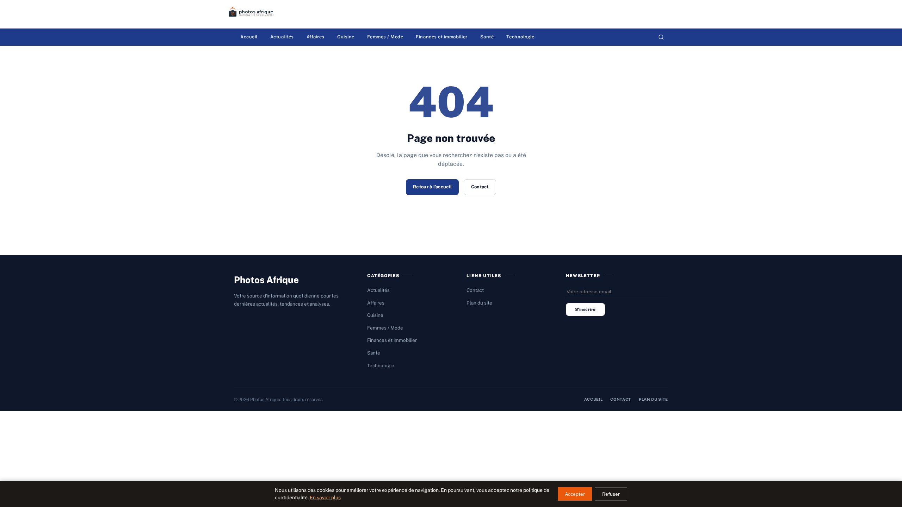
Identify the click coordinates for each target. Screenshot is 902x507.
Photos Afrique (266, 279)
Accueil (249, 36)
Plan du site (479, 303)
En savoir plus (325, 497)
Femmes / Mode (385, 36)
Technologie (520, 36)
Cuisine (345, 36)
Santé (487, 36)
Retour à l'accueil (432, 186)
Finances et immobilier (441, 36)
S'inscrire (585, 309)
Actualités (282, 36)
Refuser (611, 494)
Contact (480, 186)
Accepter (575, 494)
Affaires (316, 36)
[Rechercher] (661, 37)
